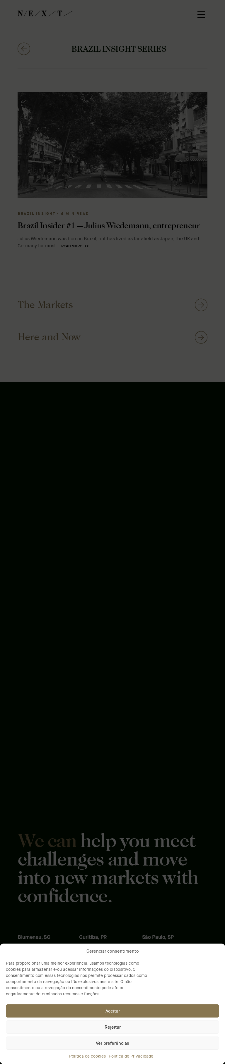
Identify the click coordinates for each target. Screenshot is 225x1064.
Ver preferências (112, 1043)
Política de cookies (87, 1056)
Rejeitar (113, 1027)
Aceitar (112, 1011)
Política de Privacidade (131, 1056)
